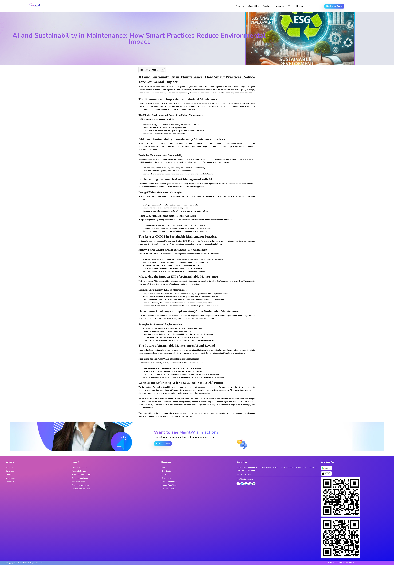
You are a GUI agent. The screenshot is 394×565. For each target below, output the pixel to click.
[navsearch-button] (310, 6)
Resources (301, 6)
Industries (279, 6)
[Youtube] (253, 483)
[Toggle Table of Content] (162, 70)
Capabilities (253, 6)
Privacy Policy (348, 562)
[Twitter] (242, 483)
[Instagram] (250, 483)
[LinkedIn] (246, 483)
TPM (290, 6)
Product (266, 6)
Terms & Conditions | (335, 562)
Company (240, 6)
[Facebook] (238, 483)
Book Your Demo (334, 6)
